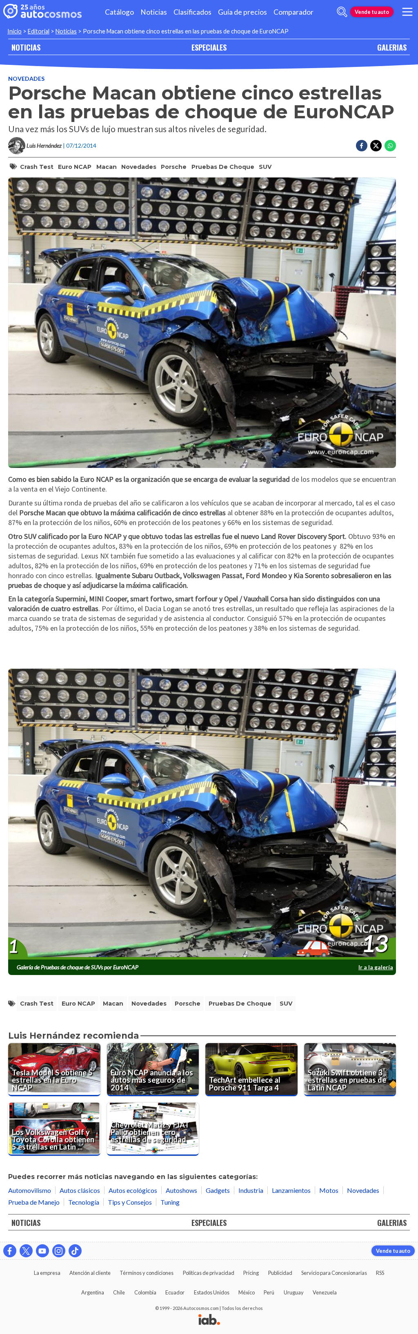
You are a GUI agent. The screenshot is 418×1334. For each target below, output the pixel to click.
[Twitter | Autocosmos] (26, 1250)
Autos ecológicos (133, 1190)
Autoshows (181, 1190)
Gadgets (218, 1190)
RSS (380, 1273)
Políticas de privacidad (208, 1273)
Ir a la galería (375, 967)
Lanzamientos (291, 1190)
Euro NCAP (74, 167)
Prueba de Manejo (34, 1202)
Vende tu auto (372, 12)
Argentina (92, 1292)
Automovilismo (29, 1190)
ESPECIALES (209, 47)
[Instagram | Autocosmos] (58, 1250)
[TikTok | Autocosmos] (75, 1250)
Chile (119, 1292)
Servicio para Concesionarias (334, 1273)
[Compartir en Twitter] (376, 145)
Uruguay (294, 1292)
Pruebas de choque (222, 167)
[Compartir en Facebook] (361, 145)
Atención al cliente (90, 1273)
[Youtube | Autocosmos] (42, 1250)
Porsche (174, 167)
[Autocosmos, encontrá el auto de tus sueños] (42, 12)
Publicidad (280, 1273)
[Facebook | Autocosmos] (9, 1250)
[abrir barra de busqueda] (342, 12)
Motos (328, 1190)
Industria (250, 1190)
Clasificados (192, 12)
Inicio (14, 31)
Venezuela (325, 1292)
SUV (265, 167)
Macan (106, 167)
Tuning (170, 1202)
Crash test (36, 167)
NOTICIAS (25, 47)
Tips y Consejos (130, 1202)
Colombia (145, 1292)
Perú (269, 1292)
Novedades (26, 78)
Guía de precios (242, 12)
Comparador (293, 12)
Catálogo (119, 12)
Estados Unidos (211, 1292)
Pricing (251, 1273)
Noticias (153, 12)
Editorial (38, 31)
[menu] (407, 12)
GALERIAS (392, 47)
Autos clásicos (80, 1190)
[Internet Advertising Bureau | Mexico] (209, 1320)
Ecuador (175, 1292)
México (246, 1292)
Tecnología (83, 1202)
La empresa (47, 1273)
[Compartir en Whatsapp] (390, 145)
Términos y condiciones (146, 1273)
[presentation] (202, 814)
